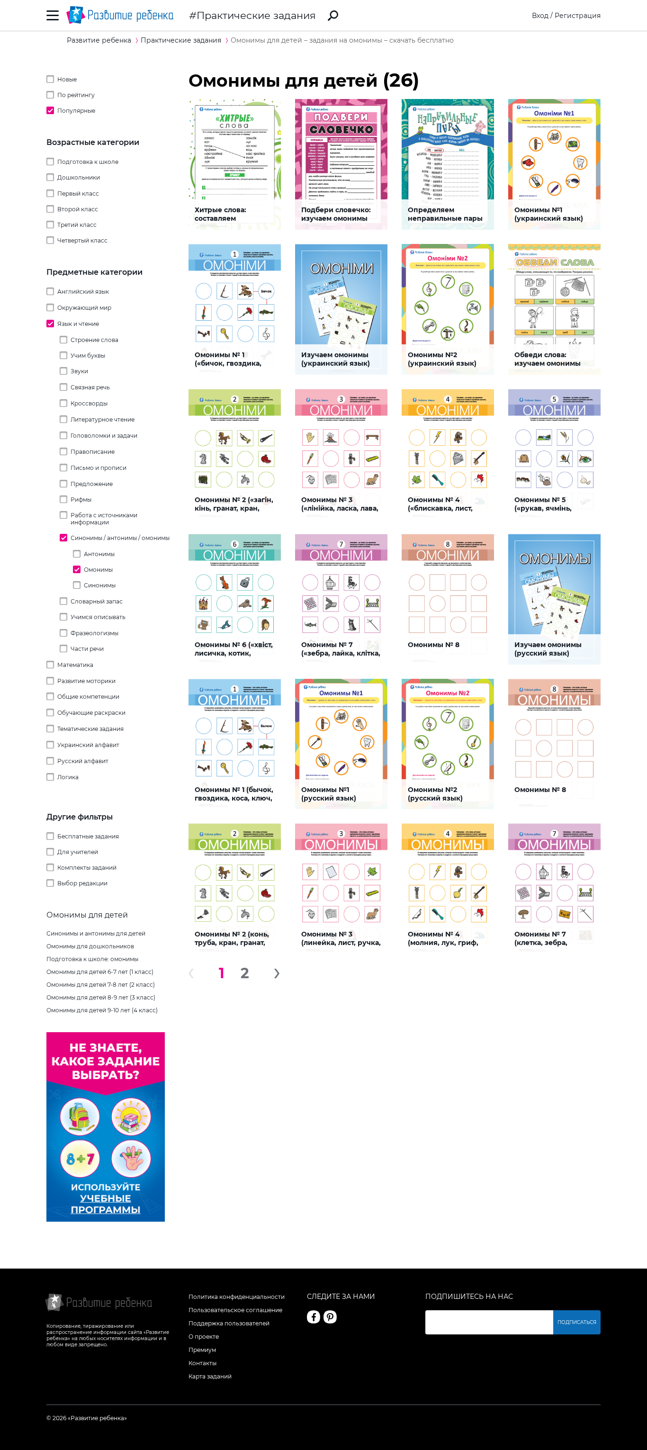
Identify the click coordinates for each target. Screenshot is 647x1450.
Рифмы (81, 499)
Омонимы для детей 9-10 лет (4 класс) (102, 1010)
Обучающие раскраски (91, 712)
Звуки (79, 371)
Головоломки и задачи (104, 435)
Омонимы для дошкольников (90, 946)
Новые (67, 79)
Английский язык (83, 291)
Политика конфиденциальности (237, 1296)
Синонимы (100, 585)
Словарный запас (97, 601)
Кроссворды (89, 403)
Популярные (76, 110)
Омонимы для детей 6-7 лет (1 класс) (99, 971)
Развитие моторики (86, 680)
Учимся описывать (98, 617)
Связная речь (90, 387)
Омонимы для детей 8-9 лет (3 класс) (100, 997)
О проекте (204, 1336)
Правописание (93, 451)
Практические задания (256, 15)
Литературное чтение (103, 419)
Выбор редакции (82, 883)
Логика (68, 777)
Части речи (87, 648)
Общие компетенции (88, 696)
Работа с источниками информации (104, 519)
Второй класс (77, 209)
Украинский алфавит (88, 744)
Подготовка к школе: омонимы (92, 959)
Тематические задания (90, 728)
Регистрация (578, 15)
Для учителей (77, 852)
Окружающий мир (84, 307)
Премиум (202, 1349)
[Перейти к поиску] (333, 16)
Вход (540, 15)
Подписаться (576, 1322)
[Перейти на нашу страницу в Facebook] (313, 1317)
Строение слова (94, 339)
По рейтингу (76, 95)
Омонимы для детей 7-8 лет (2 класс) (100, 984)
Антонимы (99, 554)
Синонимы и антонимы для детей (95, 933)
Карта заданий (210, 1376)
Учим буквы (88, 355)
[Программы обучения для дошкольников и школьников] (105, 1219)
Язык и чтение (78, 323)
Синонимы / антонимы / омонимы (120, 537)
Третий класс (77, 224)
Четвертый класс (82, 240)
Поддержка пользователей (229, 1323)
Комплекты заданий (87, 867)
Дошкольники (78, 177)
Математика (75, 664)
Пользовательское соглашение (235, 1310)
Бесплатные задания (88, 836)
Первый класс (78, 193)
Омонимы (98, 569)
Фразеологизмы (94, 633)
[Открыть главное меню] (52, 15)
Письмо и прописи (98, 467)
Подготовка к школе (87, 161)
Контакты (202, 1363)
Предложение (92, 483)
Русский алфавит (82, 761)
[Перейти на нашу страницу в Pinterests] (330, 1317)
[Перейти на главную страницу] (119, 15)
